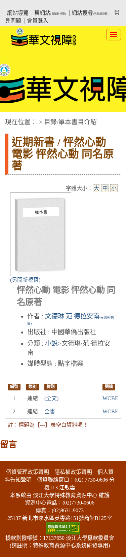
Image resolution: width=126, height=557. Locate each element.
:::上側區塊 (18, 5)
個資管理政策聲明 (27, 472)
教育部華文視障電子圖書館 (64, 5)
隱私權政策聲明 (73, 472)
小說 (51, 343)
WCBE (110, 398)
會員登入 (37, 21)
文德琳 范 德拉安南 (70, 319)
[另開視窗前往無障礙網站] (63, 527)
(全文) (51, 398)
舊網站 (50, 13)
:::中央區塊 (13, 118)
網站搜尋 (90, 13)
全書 (49, 411)
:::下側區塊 (13, 457)
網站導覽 (18, 13)
